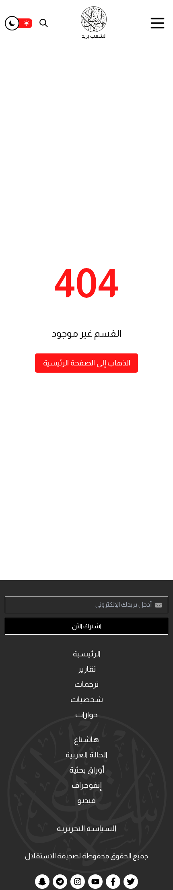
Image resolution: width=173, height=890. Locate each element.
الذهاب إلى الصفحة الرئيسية (86, 363)
